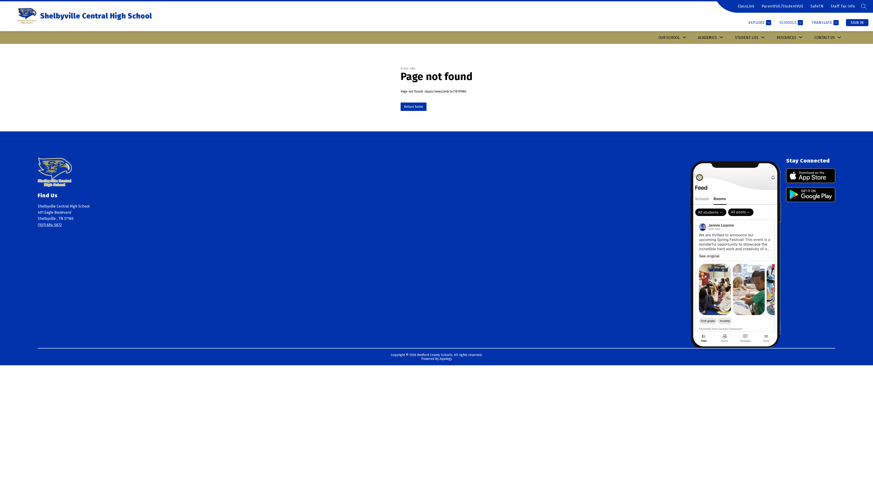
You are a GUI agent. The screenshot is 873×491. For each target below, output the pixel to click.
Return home (413, 107)
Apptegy (446, 359)
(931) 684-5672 (50, 225)
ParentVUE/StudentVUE (782, 6)
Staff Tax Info (843, 6)
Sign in (857, 22)
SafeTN (816, 6)
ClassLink (746, 6)
